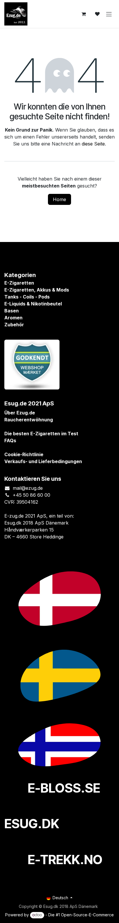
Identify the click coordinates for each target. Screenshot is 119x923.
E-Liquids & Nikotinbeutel (33, 304)
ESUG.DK (31, 823)
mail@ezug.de (28, 488)
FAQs (10, 440)
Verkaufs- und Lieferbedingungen (43, 461)
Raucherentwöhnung (28, 420)
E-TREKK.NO (65, 859)
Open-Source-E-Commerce (87, 914)
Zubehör (14, 324)
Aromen (13, 318)
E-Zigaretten (19, 283)
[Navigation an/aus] (109, 14)
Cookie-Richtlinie (23, 454)
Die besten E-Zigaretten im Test (41, 433)
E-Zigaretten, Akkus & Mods (36, 290)
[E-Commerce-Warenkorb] (83, 14)
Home (59, 199)
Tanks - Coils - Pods (27, 297)
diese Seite (93, 144)
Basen (11, 311)
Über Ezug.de (19, 413)
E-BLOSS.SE (64, 788)
